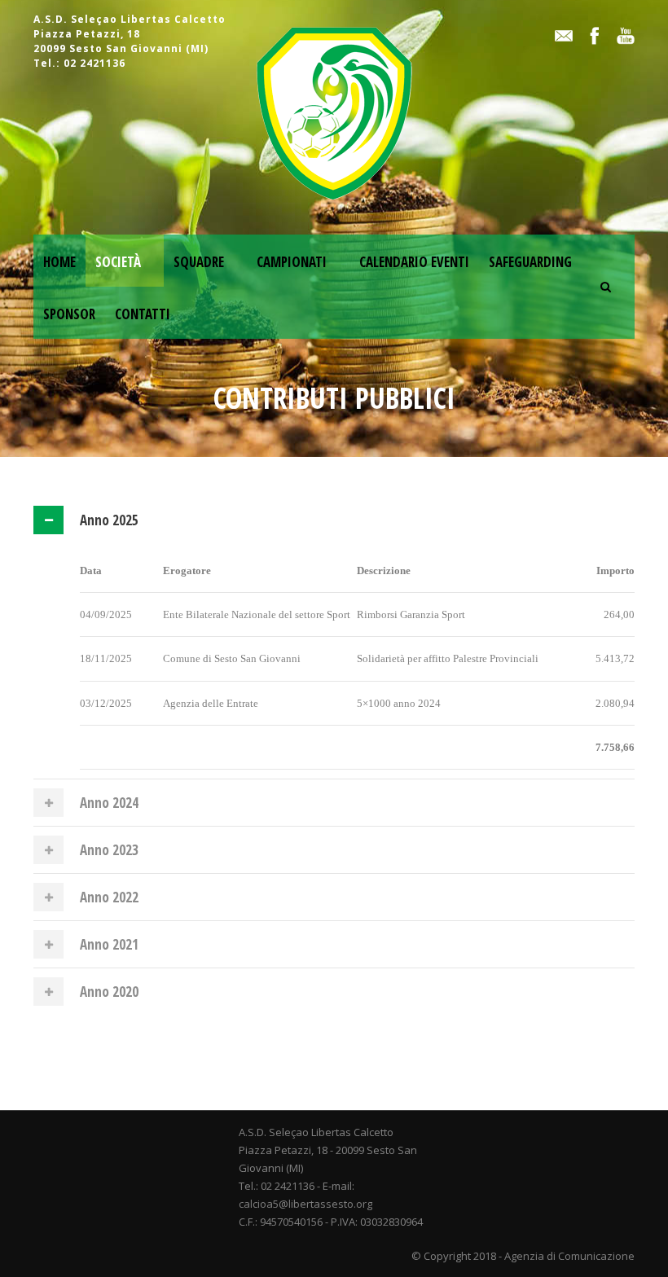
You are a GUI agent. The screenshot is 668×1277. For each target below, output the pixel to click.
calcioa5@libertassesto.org (305, 1203)
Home (59, 261)
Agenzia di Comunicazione (569, 1255)
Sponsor (69, 314)
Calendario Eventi (414, 261)
